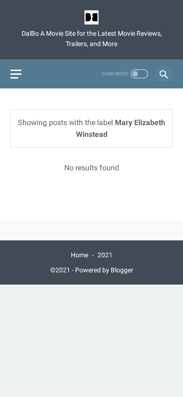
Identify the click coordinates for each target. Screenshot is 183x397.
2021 (105, 255)
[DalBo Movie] (91, 17)
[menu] (16, 74)
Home (79, 255)
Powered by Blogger (104, 270)
